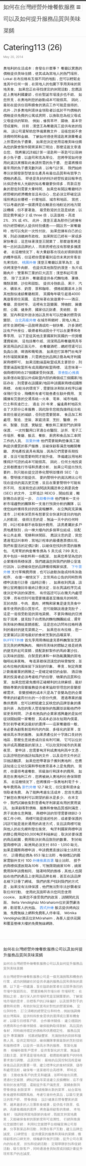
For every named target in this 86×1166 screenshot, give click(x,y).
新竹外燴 (29, 787)
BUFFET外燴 (13, 640)
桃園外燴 (29, 262)
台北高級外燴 (25, 320)
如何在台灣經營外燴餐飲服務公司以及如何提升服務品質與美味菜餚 (41, 18)
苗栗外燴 (33, 441)
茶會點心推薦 (68, 372)
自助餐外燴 (45, 498)
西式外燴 (47, 907)
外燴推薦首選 (43, 860)
